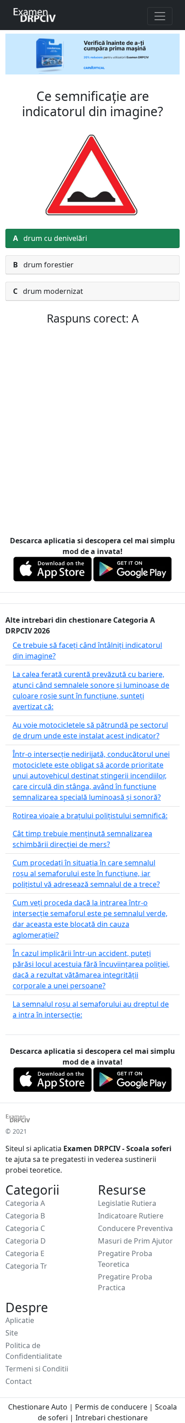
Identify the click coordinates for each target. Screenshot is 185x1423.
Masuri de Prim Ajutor (135, 1241)
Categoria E (24, 1253)
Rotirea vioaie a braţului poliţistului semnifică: (90, 816)
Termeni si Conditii (36, 1369)
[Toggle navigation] (159, 16)
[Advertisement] (92, 432)
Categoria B (25, 1216)
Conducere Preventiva (135, 1228)
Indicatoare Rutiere (130, 1216)
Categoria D (25, 1241)
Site (11, 1333)
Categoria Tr (26, 1266)
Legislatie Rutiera (127, 1203)
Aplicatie (19, 1320)
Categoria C (25, 1228)
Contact (18, 1381)
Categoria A (25, 1203)
